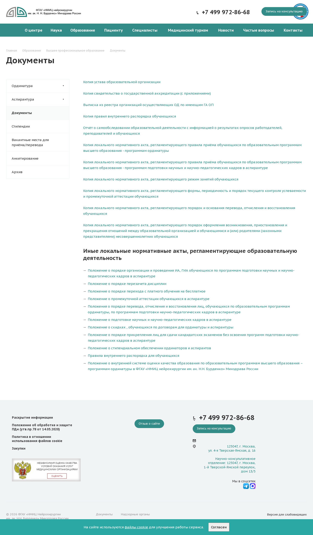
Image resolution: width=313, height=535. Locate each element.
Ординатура (22, 86)
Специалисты (144, 30)
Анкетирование (25, 158)
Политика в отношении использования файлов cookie (37, 439)
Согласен (219, 527)
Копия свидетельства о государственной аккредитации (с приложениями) (147, 93)
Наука (56, 30)
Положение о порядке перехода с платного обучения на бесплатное (147, 291)
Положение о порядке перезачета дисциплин (127, 283)
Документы (22, 113)
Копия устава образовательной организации (121, 82)
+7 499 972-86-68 (226, 12)
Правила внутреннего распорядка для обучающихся (133, 355)
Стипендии (21, 126)
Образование (82, 30)
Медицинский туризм (188, 30)
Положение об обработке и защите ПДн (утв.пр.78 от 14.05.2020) (42, 427)
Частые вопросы (258, 30)
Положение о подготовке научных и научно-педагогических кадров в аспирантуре (159, 319)
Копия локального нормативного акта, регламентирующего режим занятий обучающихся (160, 179)
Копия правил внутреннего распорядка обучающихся (129, 116)
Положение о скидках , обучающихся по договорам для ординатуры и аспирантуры (160, 327)
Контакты (293, 30)
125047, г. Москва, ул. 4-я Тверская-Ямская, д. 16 (231, 448)
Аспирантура (23, 99)
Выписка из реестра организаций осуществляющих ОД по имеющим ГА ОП (148, 105)
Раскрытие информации (32, 417)
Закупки (18, 448)
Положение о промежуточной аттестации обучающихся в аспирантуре (148, 299)
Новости (226, 30)
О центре (33, 30)
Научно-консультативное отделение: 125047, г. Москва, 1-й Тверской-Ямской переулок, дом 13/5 (229, 465)
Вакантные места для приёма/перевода (30, 142)
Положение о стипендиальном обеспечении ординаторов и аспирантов (149, 348)
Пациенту (113, 30)
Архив (17, 172)
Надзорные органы (135, 514)
